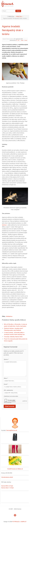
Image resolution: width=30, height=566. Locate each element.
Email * (6, 384)
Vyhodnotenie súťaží (7, 477)
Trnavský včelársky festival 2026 (13, 336)
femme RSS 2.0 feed (7, 486)
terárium (4, 225)
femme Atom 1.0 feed (7, 488)
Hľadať (18, 11)
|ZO (19, 521)
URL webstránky (8, 390)
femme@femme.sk (11, 430)
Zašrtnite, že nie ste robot (11, 396)
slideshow (9, 316)
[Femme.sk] (9, 3)
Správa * (6, 359)
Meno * (6, 378)
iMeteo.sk (20, 469)
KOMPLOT (23, 521)
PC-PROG (15, 521)
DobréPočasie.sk (12, 469)
